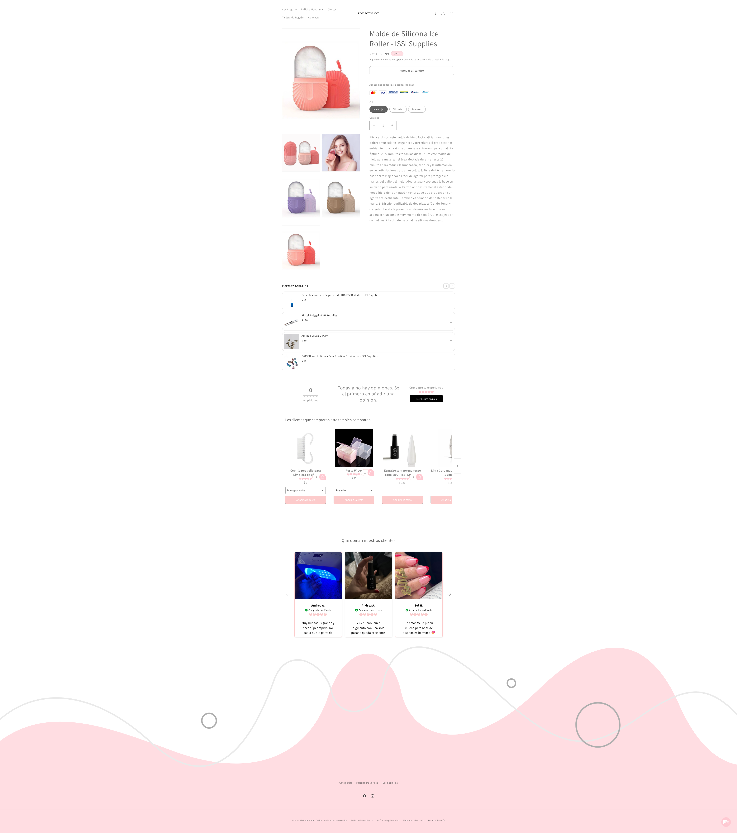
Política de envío (436, 820)
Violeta (398, 109)
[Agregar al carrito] (322, 477)
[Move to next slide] (448, 594)
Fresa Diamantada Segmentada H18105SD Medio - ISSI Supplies (341, 295)
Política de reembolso (362, 820)
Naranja (378, 109)
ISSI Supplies (390, 782)
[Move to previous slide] (288, 594)
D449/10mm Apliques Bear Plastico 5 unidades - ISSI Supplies (340, 356)
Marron (417, 109)
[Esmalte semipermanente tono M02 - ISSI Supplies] (402, 448)
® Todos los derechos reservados (331, 820)
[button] (289, 9)
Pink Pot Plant (307, 820)
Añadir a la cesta (305, 500)
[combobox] (305, 490)
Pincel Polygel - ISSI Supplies (319, 315)
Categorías (346, 782)
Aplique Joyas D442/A (315, 335)
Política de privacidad (388, 820)
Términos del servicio (413, 820)
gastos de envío (405, 59)
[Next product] (457, 466)
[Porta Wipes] (354, 448)
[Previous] (446, 286)
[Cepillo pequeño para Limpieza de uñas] (305, 448)
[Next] (452, 286)
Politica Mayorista (367, 782)
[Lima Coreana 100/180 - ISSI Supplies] (451, 448)
